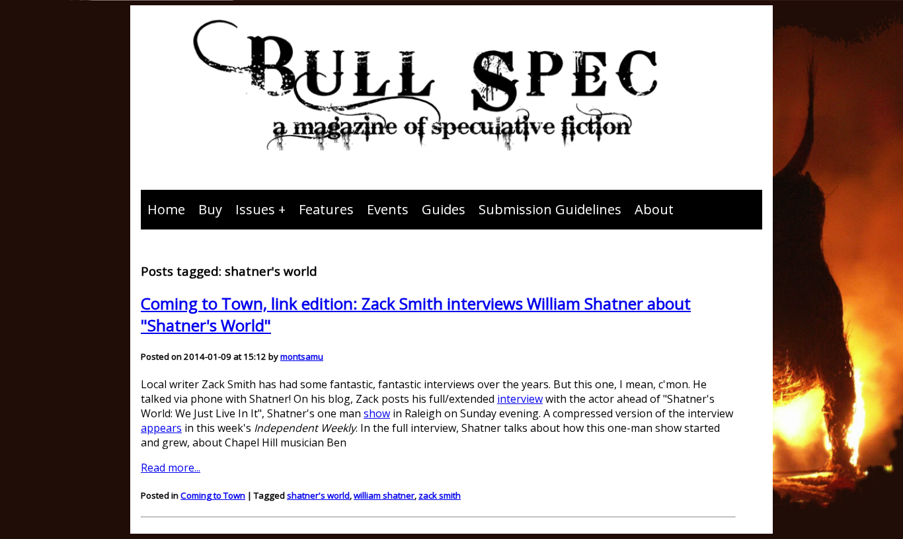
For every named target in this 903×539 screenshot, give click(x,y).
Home (166, 209)
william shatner (384, 495)
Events (388, 209)
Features (326, 209)
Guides (443, 209)
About (654, 209)
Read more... (170, 467)
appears (161, 428)
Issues (255, 209)
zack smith (439, 495)
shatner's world (318, 495)
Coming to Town (212, 495)
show (377, 413)
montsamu (301, 356)
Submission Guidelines (550, 209)
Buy (210, 209)
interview (520, 399)
